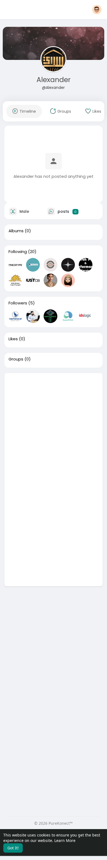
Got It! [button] (13, 847)
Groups (16, 359)
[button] (97, 9)
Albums (16, 231)
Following (18, 251)
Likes (13, 339)
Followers (18, 303)
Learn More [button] (64, 840)
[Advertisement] (53, 426)
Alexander (53, 80)
